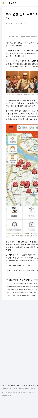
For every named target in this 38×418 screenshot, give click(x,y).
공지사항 (32, 385)
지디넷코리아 (10, 3)
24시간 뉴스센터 (22, 385)
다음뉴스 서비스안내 (8, 385)
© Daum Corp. (6, 395)
